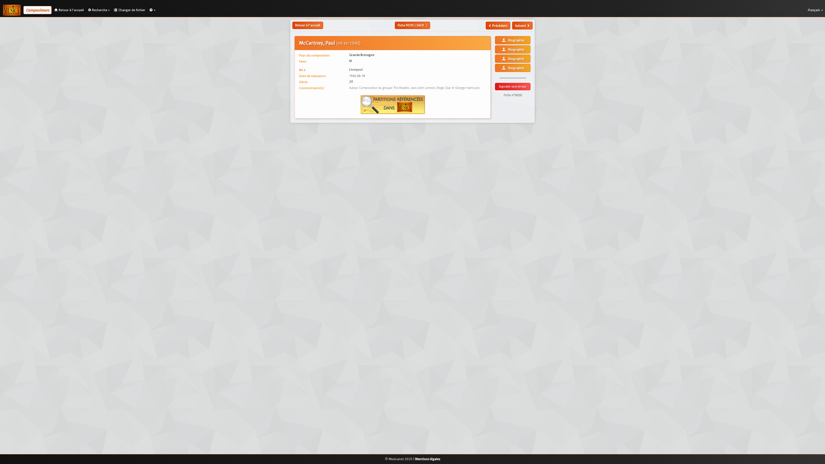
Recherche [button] (99, 10)
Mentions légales (427, 459)
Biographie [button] (512, 40)
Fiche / (413, 25)
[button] (152, 10)
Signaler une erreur (513, 87)
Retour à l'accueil (307, 25)
